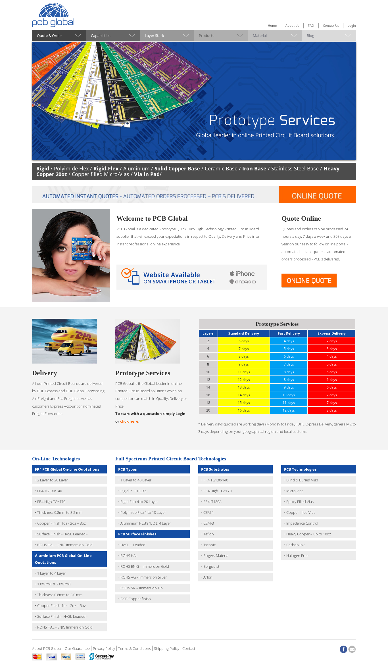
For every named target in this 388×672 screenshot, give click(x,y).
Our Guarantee (77, 648)
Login (352, 25)
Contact (188, 648)
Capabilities (100, 35)
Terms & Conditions (134, 648)
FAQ (311, 25)
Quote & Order (49, 35)
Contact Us (331, 25)
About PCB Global (47, 648)
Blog (310, 35)
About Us (292, 25)
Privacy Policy (104, 648)
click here (129, 421)
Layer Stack (154, 35)
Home (272, 25)
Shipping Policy (166, 648)
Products (206, 35)
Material (260, 35)
